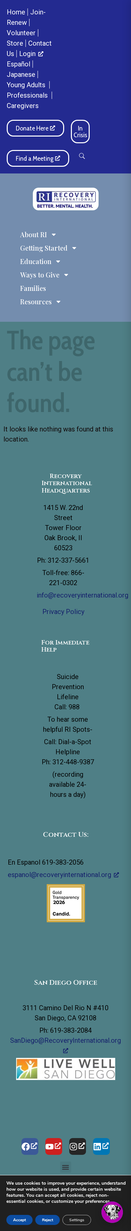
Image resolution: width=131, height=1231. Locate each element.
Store (15, 43)
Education (35, 261)
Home (16, 12)
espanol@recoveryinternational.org (59, 875)
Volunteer (21, 33)
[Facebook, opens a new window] (29, 1146)
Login (27, 54)
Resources (36, 301)
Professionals (28, 95)
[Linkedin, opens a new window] (101, 1146)
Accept (19, 1220)
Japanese (21, 74)
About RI (33, 234)
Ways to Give (39, 274)
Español (18, 64)
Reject (47, 1220)
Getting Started (44, 247)
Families (33, 288)
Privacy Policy (63, 612)
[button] (82, 155)
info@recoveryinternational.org (82, 595)
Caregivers (23, 106)
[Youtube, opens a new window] (53, 1146)
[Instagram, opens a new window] (77, 1146)
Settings (76, 1220)
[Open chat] (112, 1212)
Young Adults (27, 85)
